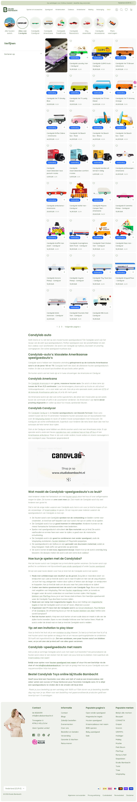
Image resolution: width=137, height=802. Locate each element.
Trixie (118, 770)
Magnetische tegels (94, 716)
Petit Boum (120, 747)
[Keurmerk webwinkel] (43, 742)
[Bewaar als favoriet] (70, 41)
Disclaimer (130, 795)
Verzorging (100, 9)
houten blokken (59, 541)
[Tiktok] (48, 735)
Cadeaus (71, 9)
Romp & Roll (121, 755)
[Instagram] (38, 735)
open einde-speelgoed (71, 566)
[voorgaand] (37, 3)
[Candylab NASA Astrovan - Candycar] (56, 299)
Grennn (119, 728)
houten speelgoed (97, 566)
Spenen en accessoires (34, 9)
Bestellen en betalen (70, 732)
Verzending (66, 736)
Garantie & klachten (69, 739)
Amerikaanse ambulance (38, 435)
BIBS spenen (91, 728)
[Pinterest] (43, 735)
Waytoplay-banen (42, 419)
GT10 (104, 389)
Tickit (118, 766)
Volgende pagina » (73, 327)
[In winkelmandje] (87, 57)
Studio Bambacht (123, 762)
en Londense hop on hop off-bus (82, 432)
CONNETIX (120, 720)
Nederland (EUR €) (125, 3)
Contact (64, 713)
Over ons (65, 728)
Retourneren (66, 743)
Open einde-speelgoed (95, 713)
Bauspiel (119, 716)
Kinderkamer (81, 9)
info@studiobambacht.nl (42, 716)
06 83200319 (37, 713)
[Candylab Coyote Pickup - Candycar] (79, 264)
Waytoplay (120, 774)
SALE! (108, 9)
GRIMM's (119, 732)
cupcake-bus (61, 432)
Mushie (119, 743)
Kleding (90, 9)
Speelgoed (49, 9)
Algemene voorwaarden (76, 795)
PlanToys (119, 751)
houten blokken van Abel (84, 611)
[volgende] (99, 3)
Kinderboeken (60, 9)
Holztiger (119, 736)
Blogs (63, 716)
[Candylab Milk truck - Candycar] (102, 299)
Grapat (119, 724)
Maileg (118, 739)
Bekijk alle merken (124, 713)
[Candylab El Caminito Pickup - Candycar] (125, 192)
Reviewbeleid (119, 795)
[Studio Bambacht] (10, 9)
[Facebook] (33, 735)
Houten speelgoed (94, 720)
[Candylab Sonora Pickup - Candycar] (56, 264)
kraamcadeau (50, 510)
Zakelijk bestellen (68, 720)
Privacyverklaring (94, 795)
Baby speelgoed (93, 732)
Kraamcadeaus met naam (97, 724)
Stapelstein (120, 759)
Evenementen (67, 724)
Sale (87, 736)
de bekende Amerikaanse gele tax (42, 392)
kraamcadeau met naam (38, 658)
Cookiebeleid (107, 795)
